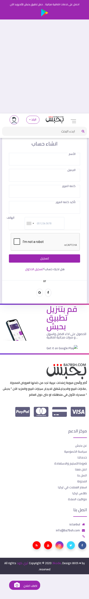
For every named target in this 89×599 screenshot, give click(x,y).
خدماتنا (82, 457)
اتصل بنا (82, 475)
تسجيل (44, 258)
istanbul (74, 524)
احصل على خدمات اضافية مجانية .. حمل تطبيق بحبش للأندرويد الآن (44, 4)
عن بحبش (81, 445)
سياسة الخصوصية (75, 451)
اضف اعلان (30, 586)
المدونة (82, 481)
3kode (56, 563)
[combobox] (30, 223)
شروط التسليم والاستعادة (70, 463)
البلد (34, 119)
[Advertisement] (44, 66)
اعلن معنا (81, 469)
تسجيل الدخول (34, 269)
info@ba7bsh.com (68, 530)
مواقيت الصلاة (77, 499)
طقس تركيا (79, 493)
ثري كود (22, 563)
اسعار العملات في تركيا (72, 487)
